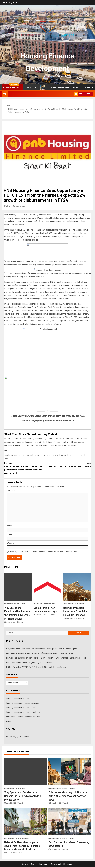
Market (70, 455)
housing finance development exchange (23, 712)
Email (10, 534)
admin (8, 206)
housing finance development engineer (23, 703)
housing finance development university (23, 717)
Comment (12, 490)
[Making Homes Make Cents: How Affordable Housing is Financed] (77, 587)
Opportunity (79, 455)
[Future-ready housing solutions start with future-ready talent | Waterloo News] (69, 771)
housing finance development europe (22, 707)
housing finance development (14, 185)
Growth (49, 455)
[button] (10, 94)
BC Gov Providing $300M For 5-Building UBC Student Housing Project (36, 667)
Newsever (55, 864)
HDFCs (55, 455)
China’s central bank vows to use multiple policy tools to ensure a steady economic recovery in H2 (23, 468)
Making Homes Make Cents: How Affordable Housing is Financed (75, 611)
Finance (36, 455)
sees (7, 458)
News (8, 721)
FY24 (43, 455)
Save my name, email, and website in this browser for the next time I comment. (44, 551)
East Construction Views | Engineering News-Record (29, 662)
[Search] (71, 94)
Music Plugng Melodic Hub (18, 736)
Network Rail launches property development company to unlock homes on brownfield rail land (46, 658)
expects (29, 455)
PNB (86, 455)
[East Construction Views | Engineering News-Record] (69, 821)
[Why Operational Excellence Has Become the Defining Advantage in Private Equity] (18, 587)
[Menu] (10, 94)
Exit (23, 455)
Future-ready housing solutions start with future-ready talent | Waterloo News (39, 653)
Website (10, 543)
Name (10, 526)
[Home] (4, 94)
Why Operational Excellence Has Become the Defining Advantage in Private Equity (41, 649)
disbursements (14, 455)
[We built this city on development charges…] (47, 587)
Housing (63, 455)
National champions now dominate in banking (70, 465)
